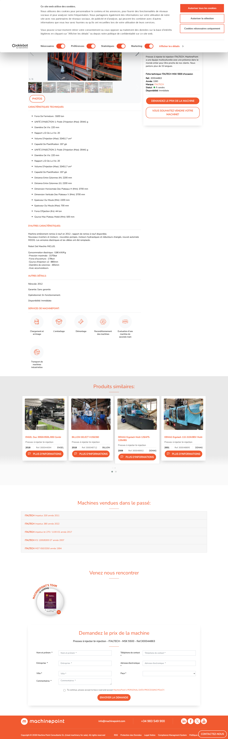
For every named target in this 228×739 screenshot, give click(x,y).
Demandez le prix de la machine (172, 101)
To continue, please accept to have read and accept (116, 690)
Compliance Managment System (172, 735)
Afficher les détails (169, 46)
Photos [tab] (37, 98)
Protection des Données (131, 735)
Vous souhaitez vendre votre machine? (172, 112)
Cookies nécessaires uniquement (202, 28)
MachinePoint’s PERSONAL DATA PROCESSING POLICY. (139, 690)
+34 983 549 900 (153, 721)
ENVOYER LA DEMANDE (114, 697)
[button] (137, 52)
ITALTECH (159, 84)
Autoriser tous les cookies (202, 8)
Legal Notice (149, 735)
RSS (116, 735)
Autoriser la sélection (202, 18)
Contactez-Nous (212, 734)
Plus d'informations (47, 454)
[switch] (91, 46)
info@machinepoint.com (111, 721)
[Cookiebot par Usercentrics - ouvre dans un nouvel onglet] (20, 46)
